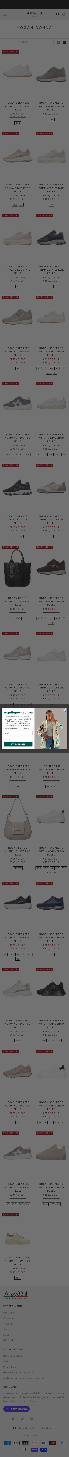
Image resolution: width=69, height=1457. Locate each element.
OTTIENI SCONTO (18, 744)
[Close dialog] (65, 710)
